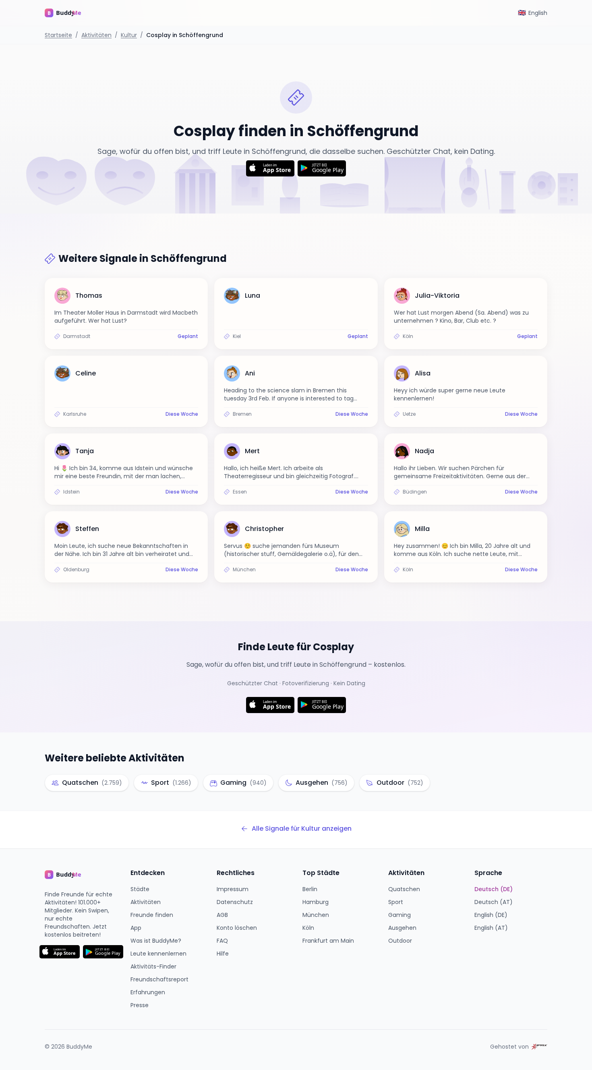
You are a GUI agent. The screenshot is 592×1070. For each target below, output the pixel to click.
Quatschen (404, 889)
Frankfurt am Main (328, 941)
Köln (308, 928)
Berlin (309, 889)
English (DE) (490, 915)
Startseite (58, 35)
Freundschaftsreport (159, 979)
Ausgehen (402, 928)
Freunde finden (151, 915)
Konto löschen (237, 928)
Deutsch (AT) (493, 902)
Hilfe (223, 954)
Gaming (399, 915)
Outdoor (400, 941)
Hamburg (315, 902)
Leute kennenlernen (158, 954)
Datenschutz (235, 902)
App (135, 928)
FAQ (222, 941)
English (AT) (491, 928)
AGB (222, 915)
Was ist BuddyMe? (155, 941)
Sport (395, 902)
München (315, 915)
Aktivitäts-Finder (153, 966)
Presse (139, 1005)
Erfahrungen (147, 992)
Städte (139, 889)
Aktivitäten (96, 35)
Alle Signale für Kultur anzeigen (302, 828)
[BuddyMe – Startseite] (69, 12)
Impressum (232, 889)
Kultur (129, 35)
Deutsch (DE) (493, 889)
